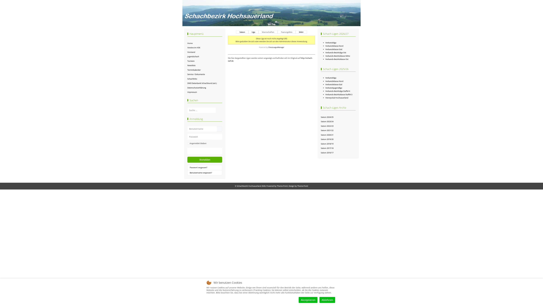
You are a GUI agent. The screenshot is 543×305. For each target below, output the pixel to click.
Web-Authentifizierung (207, 151)
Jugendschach (193, 56)
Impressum (192, 92)
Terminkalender (194, 70)
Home (190, 43)
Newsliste (191, 65)
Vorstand (191, 52)
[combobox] (201, 110)
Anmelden (204, 159)
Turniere (190, 61)
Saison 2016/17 (327, 152)
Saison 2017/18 (327, 148)
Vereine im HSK (193, 47)
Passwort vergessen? (198, 167)
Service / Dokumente (196, 74)
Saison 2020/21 (327, 135)
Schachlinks (192, 79)
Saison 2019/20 (327, 139)
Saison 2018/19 (327, 143)
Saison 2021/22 (327, 130)
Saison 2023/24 (327, 121)
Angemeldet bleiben (198, 143)
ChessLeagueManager (276, 47)
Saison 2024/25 (327, 117)
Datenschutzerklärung (196, 87)
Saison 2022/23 (327, 126)
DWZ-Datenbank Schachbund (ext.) (202, 83)
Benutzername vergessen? (201, 172)
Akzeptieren (308, 300)
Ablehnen (327, 300)
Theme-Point (282, 186)
